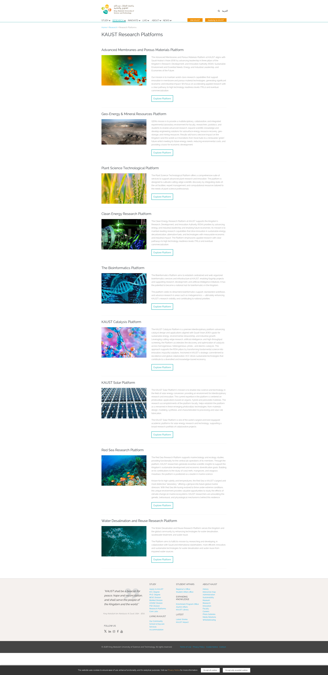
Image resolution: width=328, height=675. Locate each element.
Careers (206, 611)
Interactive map (209, 592)
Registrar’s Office (183, 589)
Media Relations (209, 617)
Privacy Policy (199, 647)
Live (144, 20)
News (166, 20)
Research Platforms (157, 609)
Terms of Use (185, 647)
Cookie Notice (212, 647)
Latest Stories (182, 619)
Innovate (133, 20)
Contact (222, 647)
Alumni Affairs (182, 607)
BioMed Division (155, 600)
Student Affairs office (184, 592)
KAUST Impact (182, 622)
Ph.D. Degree (154, 595)
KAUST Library (182, 610)
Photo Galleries (209, 614)
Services (152, 627)
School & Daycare (156, 624)
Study (104, 20)
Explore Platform (162, 98)
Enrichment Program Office (187, 604)
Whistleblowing (209, 620)
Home (104, 27)
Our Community (156, 621)
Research (118, 20)
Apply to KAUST (156, 589)
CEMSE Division (155, 603)
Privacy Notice (174, 670)
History (206, 589)
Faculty (206, 609)
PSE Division (154, 606)
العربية (225, 11)
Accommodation (156, 630)
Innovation (207, 606)
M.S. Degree (154, 592)
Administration (209, 595)
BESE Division (155, 597)
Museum (206, 600)
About (155, 20)
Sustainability (208, 597)
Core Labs (153, 611)
